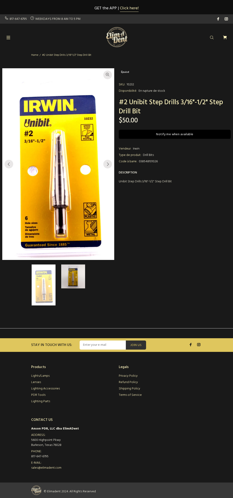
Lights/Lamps (40, 376)
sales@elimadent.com (46, 467)
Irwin (136, 148)
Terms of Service (130, 395)
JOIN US (136, 345)
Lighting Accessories (45, 388)
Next (107, 164)
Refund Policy (128, 382)
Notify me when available (174, 134)
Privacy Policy (128, 376)
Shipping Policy (129, 388)
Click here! (129, 8)
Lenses (36, 382)
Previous (9, 164)
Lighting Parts (40, 401)
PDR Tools (38, 395)
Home (34, 55)
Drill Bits (148, 155)
